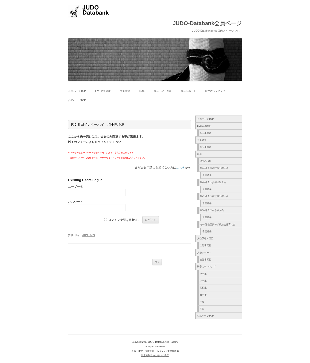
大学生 (203, 295)
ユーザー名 (75, 186)
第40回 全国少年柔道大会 (213, 182)
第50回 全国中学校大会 (212, 210)
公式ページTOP (77, 100)
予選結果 (207, 175)
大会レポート (188, 91)
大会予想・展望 (162, 91)
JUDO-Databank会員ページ (207, 23)
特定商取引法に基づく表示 (155, 355)
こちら (180, 167)
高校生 (203, 287)
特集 (141, 91)
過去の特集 (205, 161)
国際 (202, 308)
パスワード (75, 201)
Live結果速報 (103, 91)
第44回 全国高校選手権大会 (214, 168)
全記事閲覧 (205, 133)
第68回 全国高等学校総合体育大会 (217, 224)
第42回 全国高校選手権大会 (214, 196)
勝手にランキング (215, 91)
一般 (202, 301)
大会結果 (125, 91)
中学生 (203, 280)
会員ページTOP (77, 91)
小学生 (203, 273)
